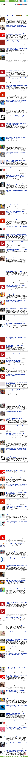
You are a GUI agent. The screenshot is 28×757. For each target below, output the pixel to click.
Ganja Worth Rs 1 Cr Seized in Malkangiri (14, 271)
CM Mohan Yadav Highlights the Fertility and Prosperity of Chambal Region (15, 183)
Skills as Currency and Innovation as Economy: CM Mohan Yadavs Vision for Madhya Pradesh (16, 573)
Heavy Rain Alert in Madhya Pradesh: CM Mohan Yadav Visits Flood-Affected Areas (16, 668)
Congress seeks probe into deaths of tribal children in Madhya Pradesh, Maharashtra (16, 515)
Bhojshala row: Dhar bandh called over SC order (16, 411)
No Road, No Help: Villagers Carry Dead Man (15, 543)
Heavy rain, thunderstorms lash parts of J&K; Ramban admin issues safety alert (15, 714)
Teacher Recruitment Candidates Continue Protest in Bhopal (16, 566)
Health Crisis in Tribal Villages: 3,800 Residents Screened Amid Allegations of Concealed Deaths (16, 551)
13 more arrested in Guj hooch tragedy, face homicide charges (15, 419)
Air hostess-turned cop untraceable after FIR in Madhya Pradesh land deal (15, 691)
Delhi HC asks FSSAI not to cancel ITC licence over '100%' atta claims (16, 346)
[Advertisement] (14, 10)
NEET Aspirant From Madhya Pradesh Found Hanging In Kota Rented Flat (15, 212)
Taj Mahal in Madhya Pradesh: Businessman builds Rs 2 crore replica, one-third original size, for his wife (16, 485)
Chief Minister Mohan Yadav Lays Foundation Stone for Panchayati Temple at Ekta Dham (16, 109)
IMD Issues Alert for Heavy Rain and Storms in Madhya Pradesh (15, 146)
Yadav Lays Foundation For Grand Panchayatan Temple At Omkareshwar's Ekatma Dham (16, 34)
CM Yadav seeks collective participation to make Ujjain (16, 324)
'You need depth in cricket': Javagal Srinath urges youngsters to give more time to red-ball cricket (16, 116)
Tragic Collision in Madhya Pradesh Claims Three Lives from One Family (16, 699)
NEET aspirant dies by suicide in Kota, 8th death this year (17, 227)
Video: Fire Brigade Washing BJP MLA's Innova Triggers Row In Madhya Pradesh (15, 278)
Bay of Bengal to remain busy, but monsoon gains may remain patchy (16, 589)
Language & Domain (21, 1)
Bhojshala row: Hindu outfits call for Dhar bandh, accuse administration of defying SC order (16, 404)
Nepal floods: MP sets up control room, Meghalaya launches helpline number (16, 86)
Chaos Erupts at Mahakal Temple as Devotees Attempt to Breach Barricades (15, 153)
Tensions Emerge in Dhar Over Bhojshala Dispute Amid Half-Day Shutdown (16, 316)
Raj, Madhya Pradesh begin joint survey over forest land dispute (16, 500)
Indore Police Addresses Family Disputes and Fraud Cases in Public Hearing (16, 383)
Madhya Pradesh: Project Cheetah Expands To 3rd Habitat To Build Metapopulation (16, 676)
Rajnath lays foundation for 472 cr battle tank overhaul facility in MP (15, 71)
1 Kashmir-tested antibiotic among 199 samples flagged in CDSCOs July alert (16, 138)
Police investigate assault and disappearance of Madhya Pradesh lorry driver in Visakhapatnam (16, 449)
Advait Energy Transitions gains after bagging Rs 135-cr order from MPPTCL (16, 286)
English (11, 0)
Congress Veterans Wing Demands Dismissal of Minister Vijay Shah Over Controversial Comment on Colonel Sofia (17, 26)
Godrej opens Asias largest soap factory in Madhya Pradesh (16, 191)
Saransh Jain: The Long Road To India (13, 617)
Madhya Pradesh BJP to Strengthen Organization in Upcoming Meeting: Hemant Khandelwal (16, 293)
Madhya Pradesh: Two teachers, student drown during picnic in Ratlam (16, 683)
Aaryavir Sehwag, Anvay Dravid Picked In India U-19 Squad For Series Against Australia (16, 101)
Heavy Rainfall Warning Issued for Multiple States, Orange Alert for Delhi (16, 507)
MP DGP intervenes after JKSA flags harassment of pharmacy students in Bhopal (16, 706)
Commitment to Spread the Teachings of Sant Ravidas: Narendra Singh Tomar (15, 390)
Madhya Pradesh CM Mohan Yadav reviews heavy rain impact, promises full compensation (16, 654)
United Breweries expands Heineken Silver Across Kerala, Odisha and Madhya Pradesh (16, 353)
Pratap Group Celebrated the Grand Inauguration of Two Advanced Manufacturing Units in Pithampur (16, 751)
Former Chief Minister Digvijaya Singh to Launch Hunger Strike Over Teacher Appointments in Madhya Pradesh (16, 18)
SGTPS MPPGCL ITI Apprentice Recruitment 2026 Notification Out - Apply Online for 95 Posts (16, 581)
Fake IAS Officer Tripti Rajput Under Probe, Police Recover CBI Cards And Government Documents (16, 93)
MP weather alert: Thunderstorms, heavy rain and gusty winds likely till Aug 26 (16, 640)
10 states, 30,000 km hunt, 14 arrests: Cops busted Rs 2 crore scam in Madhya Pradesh (16, 49)
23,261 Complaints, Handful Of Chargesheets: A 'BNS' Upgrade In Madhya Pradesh (15, 41)
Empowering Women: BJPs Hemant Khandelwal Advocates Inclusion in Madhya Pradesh (15, 301)
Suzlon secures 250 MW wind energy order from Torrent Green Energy (16, 426)
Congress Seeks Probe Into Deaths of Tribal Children (15, 536)
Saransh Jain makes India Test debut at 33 (14, 646)
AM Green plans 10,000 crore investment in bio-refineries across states (16, 375)
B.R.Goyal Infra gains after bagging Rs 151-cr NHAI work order (16, 603)
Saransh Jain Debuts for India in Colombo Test (15, 720)
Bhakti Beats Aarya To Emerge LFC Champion (15, 470)
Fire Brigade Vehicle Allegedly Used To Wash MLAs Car (16, 220)
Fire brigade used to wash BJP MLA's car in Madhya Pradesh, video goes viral (16, 250)
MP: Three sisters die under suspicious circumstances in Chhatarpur (14, 736)
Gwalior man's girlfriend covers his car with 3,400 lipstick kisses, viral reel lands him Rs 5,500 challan (16, 441)
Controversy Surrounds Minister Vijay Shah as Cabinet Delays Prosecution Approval (15, 361)
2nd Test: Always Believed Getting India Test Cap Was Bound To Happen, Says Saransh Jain (16, 625)
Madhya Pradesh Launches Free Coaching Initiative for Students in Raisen (16, 493)
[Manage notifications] (25, 754)
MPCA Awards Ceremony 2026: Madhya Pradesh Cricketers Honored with (16, 161)
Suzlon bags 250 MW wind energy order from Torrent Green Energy (15, 434)
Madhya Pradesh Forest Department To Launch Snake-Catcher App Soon (16, 338)
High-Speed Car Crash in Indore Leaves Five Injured (17, 204)
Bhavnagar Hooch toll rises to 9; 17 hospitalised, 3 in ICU (17, 743)
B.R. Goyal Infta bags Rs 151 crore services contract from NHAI (16, 610)
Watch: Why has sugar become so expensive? (15, 367)
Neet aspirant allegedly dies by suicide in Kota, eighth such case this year (16, 242)
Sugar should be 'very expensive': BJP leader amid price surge (16, 168)
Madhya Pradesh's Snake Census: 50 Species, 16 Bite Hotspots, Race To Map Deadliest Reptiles (16, 78)
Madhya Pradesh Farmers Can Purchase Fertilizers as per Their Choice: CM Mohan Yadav (16, 728)
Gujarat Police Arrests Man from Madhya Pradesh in (16, 309)
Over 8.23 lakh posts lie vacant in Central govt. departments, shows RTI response (15, 558)
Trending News (15, 1)
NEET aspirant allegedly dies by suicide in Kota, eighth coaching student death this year (16, 257)
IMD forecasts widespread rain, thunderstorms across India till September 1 (16, 124)
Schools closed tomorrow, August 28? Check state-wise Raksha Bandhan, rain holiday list (16, 56)
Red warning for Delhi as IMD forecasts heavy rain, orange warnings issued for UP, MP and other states (16, 457)
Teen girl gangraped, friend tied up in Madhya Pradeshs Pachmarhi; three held (16, 478)
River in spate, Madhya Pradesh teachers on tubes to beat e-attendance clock (16, 632)
